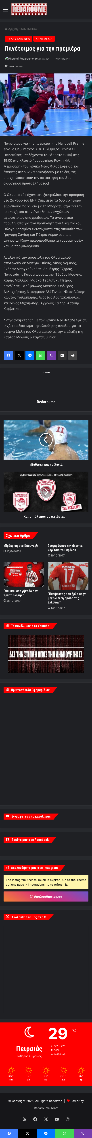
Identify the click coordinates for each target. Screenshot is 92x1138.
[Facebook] (8, 355)
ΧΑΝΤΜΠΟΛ (28, 29)
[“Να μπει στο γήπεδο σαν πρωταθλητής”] (24, 574)
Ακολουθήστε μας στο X (28, 917)
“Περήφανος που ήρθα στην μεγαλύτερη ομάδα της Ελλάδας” (67, 598)
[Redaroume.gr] (29, 9)
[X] (19, 355)
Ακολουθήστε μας (47, 896)
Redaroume (42, 59)
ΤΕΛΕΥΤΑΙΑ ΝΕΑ (18, 39)
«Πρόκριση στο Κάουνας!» (21, 546)
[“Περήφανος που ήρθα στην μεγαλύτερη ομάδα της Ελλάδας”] (68, 575)
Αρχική (12, 29)
